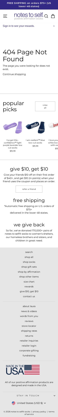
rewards (29, 286)
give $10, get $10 (29, 291)
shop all (29, 257)
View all (45, 106)
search (29, 252)
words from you (29, 316)
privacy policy (39, 411)
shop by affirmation (29, 272)
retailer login (29, 345)
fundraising (29, 355)
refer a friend (29, 189)
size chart (29, 281)
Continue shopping (14, 74)
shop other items (29, 276)
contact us (29, 296)
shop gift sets (29, 266)
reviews (29, 321)
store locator (29, 326)
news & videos (29, 311)
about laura (29, 306)
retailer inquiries (29, 340)
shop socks (29, 262)
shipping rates (29, 331)
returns (29, 336)
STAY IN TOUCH (28, 396)
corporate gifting (29, 350)
